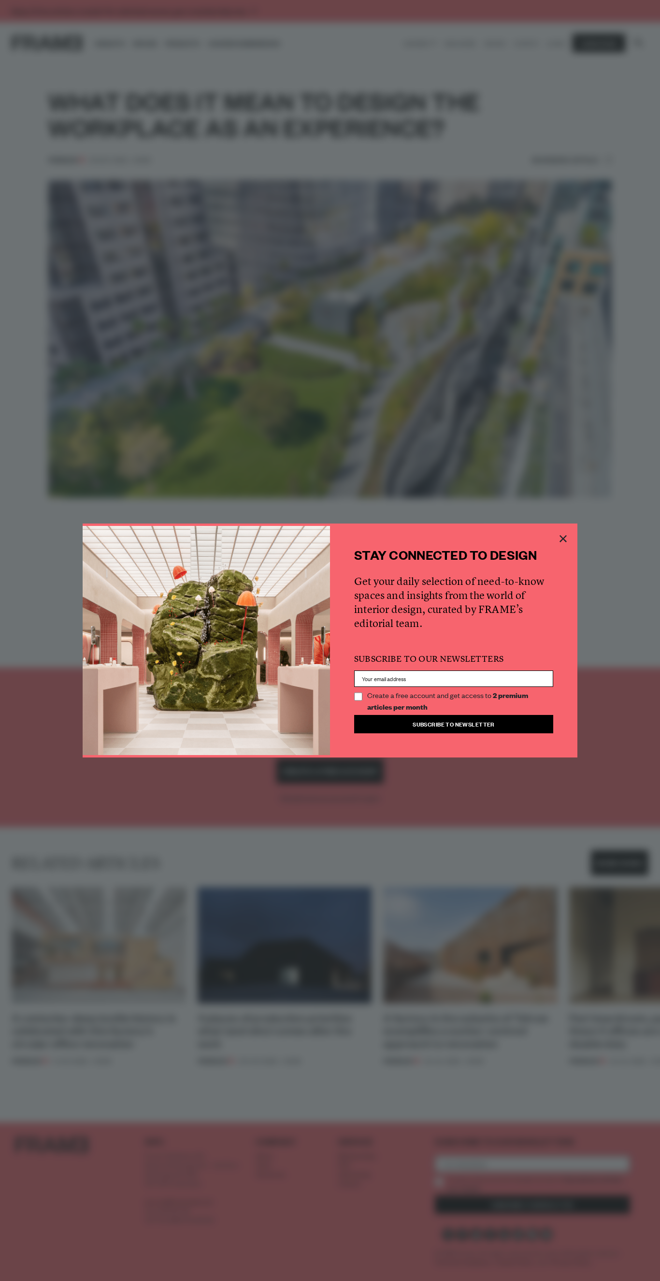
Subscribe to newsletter (454, 723)
